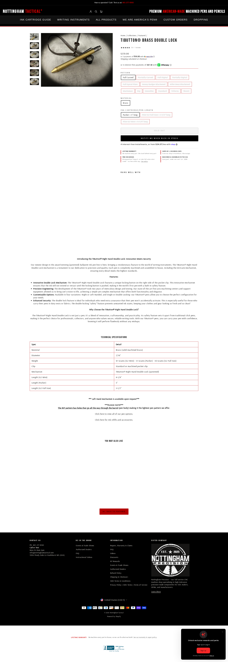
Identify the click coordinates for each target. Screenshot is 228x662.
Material (126, 98)
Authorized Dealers (84, 549)
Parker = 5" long (130, 114)
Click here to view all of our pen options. (114, 413)
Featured (142, 35)
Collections (131, 35)
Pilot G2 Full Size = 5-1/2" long (156, 114)
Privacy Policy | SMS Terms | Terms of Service (128, 585)
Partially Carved (145, 77)
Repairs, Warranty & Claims (121, 545)
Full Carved (128, 77)
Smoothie (149, 91)
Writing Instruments (73, 19)
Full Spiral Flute (130, 84)
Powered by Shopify (114, 616)
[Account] (90, 11)
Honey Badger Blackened (153, 84)
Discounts (114, 557)
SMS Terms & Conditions (120, 581)
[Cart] (101, 11)
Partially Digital (179, 77)
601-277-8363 (128, 3)
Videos (113, 553)
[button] (159, 56)
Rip (138, 91)
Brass (125, 102)
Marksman (128, 91)
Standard (162, 91)
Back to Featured (115, 511)
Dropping (201, 19)
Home (123, 35)
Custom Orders (176, 19)
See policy (144, 161)
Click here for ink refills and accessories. (114, 419)
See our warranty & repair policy (145, 637)
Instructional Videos (84, 557)
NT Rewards (115, 561)
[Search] (96, 11)
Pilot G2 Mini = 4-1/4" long (135, 121)
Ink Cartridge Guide (35, 19)
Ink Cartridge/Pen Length (137, 110)
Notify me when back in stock (159, 138)
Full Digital (163, 77)
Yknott (186, 91)
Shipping (124, 59)
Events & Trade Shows (85, 545)
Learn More (156, 591)
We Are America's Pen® (140, 19)
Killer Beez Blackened (180, 84)
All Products (106, 19)
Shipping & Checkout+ (119, 577)
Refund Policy (115, 573)
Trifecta (175, 91)
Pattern (125, 73)
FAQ (77, 553)
